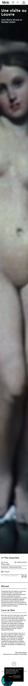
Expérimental (14, 575)
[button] (18, 2)
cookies (17, 669)
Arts (2, 575)
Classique (7, 575)
